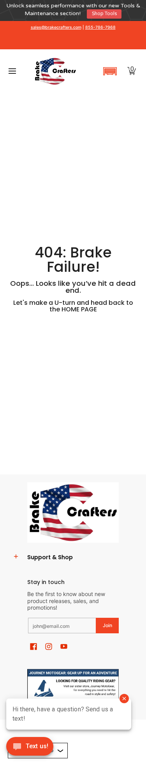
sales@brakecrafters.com (56, 27)
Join (107, 625)
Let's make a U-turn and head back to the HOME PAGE (73, 305)
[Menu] (12, 71)
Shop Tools (104, 14)
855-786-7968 (100, 27)
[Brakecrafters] (55, 71)
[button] (110, 71)
